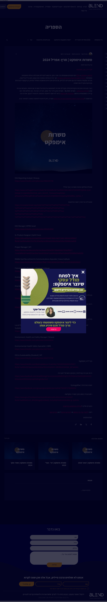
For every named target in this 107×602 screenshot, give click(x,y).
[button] (83, 272)
